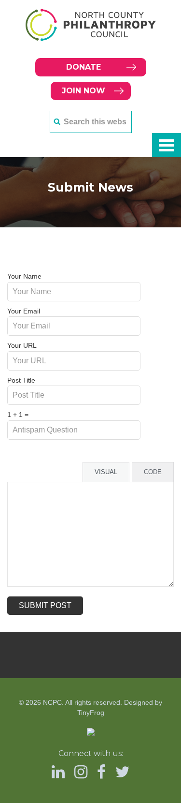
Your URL (22, 345)
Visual (106, 472)
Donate (83, 67)
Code (153, 472)
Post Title (21, 380)
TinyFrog (90, 712)
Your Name (24, 276)
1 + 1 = (17, 414)
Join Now (83, 90)
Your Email (23, 311)
